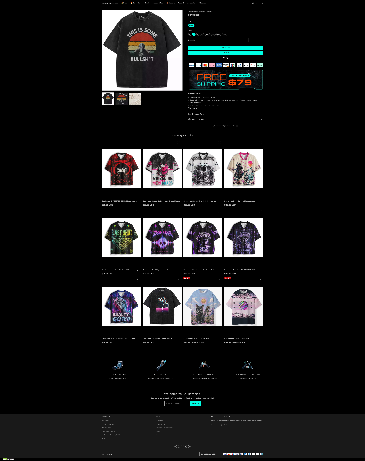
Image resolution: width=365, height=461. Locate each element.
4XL (218, 34)
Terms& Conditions (108, 431)
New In (147, 3)
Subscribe (195, 403)
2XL (207, 34)
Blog (103, 438)
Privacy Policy (106, 428)
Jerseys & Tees (157, 3)
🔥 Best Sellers (136, 3)
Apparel (181, 3)
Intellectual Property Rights (111, 435)
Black (191, 25)
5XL (224, 34)
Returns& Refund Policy (164, 428)
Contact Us (160, 435)
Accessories (191, 3)
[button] (253, 3)
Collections (202, 3)
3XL (213, 34)
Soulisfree (109, 454)
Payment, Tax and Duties (110, 424)
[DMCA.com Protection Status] (8, 460)
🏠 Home (124, 3)
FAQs (158, 431)
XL (202, 34)
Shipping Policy (161, 424)
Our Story (105, 421)
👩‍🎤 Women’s (171, 3)
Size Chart (159, 421)
